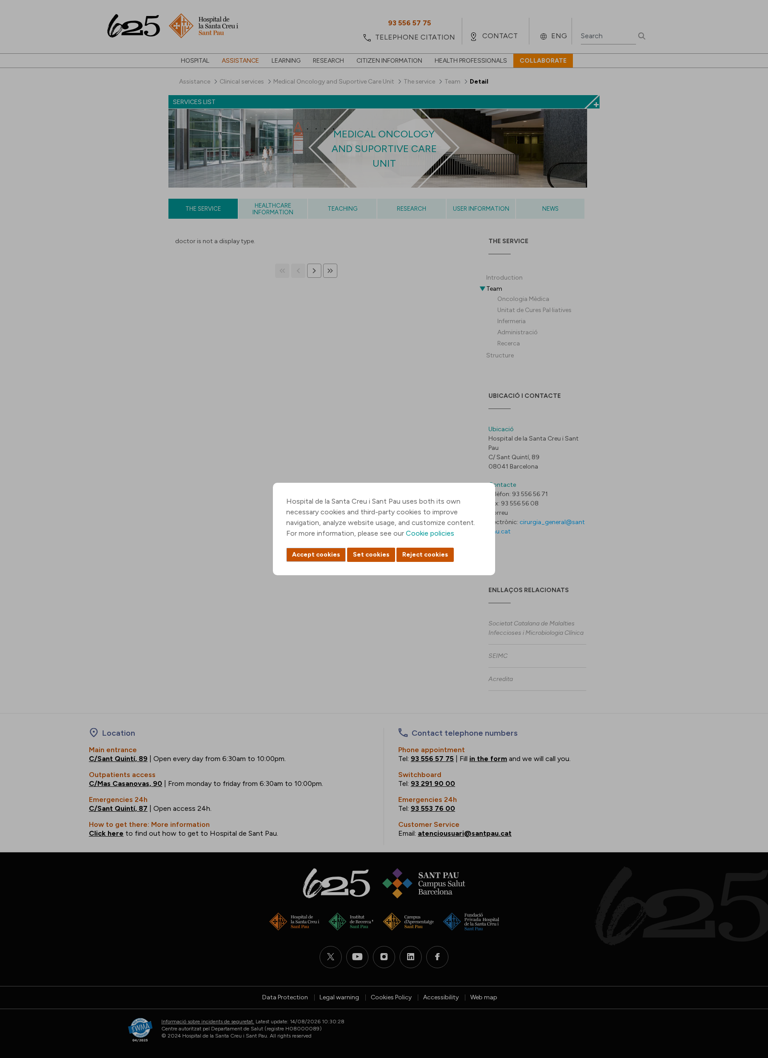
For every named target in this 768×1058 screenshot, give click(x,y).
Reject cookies (425, 554)
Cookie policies (430, 533)
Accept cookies (316, 554)
